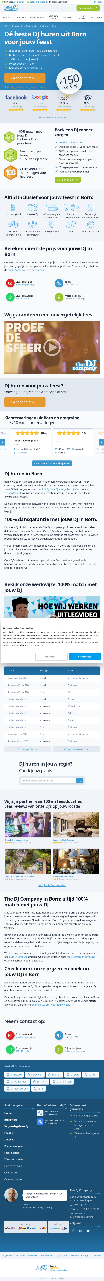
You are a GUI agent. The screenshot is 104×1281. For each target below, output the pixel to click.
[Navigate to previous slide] (2, 442)
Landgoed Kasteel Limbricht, (20, 876)
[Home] (11, 8)
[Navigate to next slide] (101, 442)
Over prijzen (11, 1172)
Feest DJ (9, 1133)
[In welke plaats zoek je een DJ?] (79, 780)
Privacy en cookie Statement (41, 1255)
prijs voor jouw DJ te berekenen (26, 270)
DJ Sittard (16, 1074)
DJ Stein (56, 1074)
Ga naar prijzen (13, 1179)
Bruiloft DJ (10, 1119)
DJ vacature (62, 1255)
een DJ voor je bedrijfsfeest (66, 489)
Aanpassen (50, 656)
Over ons (97, 1255)
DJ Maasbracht (18, 1081)
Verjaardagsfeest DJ (16, 1126)
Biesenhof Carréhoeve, (17, 840)
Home (8, 1113)
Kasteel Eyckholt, (64, 840)
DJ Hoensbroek (19, 1088)
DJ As (40, 1088)
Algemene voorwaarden (14, 1255)
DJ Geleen (36, 1074)
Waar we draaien (14, 1159)
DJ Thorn (41, 1081)
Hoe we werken (13, 1166)
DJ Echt (74, 1074)
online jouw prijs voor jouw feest (50, 1004)
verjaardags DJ (12, 493)
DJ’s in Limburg (18, 956)
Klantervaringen (13, 1146)
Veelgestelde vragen (80, 1255)
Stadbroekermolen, (63, 876)
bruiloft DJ (43, 489)
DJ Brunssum (64, 1081)
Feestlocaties (11, 1152)
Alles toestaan (85, 656)
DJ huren (14, 982)
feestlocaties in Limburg (81, 956)
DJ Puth (92, 1074)
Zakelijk (9, 1139)
